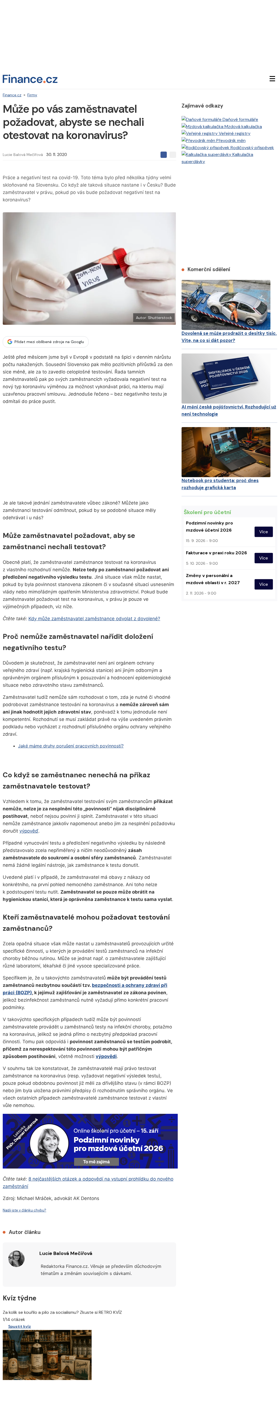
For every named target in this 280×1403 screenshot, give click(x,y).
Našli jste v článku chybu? (24, 1210)
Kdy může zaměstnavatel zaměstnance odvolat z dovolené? (94, 618)
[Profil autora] (16, 1259)
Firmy (32, 94)
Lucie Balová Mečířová (23, 154)
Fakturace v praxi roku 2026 (216, 553)
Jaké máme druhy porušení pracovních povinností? (71, 746)
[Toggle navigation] (272, 79)
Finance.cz (12, 94)
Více (263, 532)
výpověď (28, 831)
